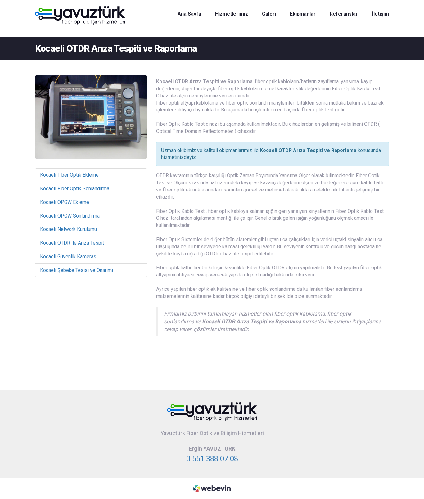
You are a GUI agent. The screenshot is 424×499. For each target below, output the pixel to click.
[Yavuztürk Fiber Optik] (212, 411)
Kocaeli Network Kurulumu (68, 229)
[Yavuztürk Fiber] (80, 15)
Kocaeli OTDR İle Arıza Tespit (72, 243)
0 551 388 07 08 (212, 458)
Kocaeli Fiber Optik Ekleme (69, 175)
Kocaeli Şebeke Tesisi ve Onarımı (76, 270)
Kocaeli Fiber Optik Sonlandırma (74, 188)
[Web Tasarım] (212, 488)
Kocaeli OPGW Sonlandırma (70, 216)
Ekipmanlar (303, 14)
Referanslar (344, 14)
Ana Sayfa (189, 14)
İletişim (380, 14)
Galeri (269, 14)
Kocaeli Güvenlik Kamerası (68, 256)
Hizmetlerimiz (231, 14)
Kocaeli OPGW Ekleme (64, 202)
